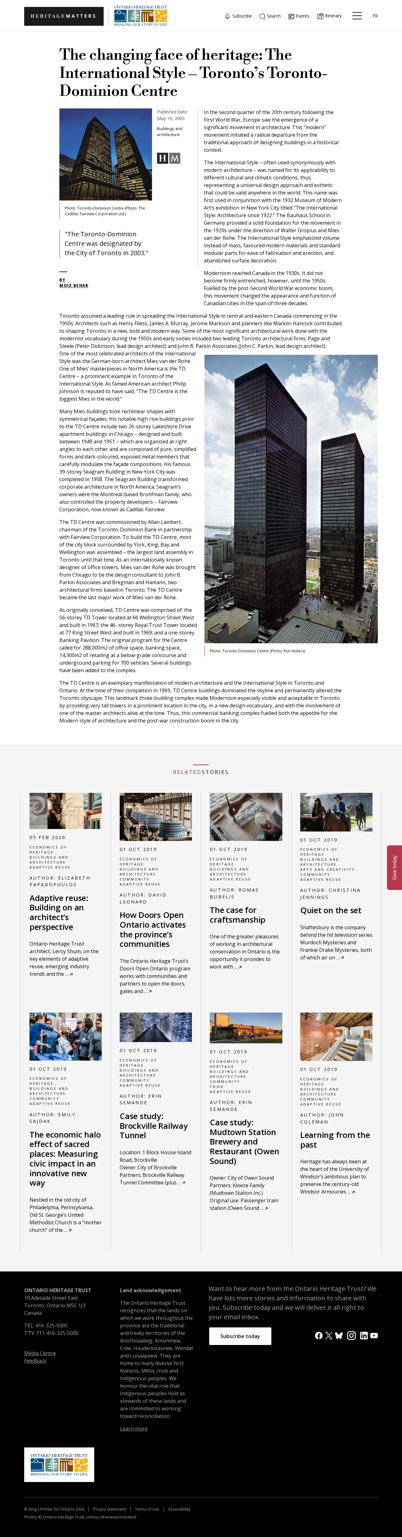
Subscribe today (240, 1336)
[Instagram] (351, 1334)
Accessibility (178, 1509)
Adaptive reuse (50, 867)
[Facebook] (319, 1335)
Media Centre (40, 1353)
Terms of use (147, 1509)
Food (217, 1086)
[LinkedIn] (364, 1335)
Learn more (134, 1428)
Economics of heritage (48, 849)
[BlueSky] (339, 1335)
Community (135, 879)
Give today (394, 867)
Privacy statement (109, 1509)
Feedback (35, 1360)
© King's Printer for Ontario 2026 (54, 1509)
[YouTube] (374, 1335)
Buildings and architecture (49, 860)
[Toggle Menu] (357, 16)
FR (375, 16)
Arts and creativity (327, 869)
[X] (329, 1335)
